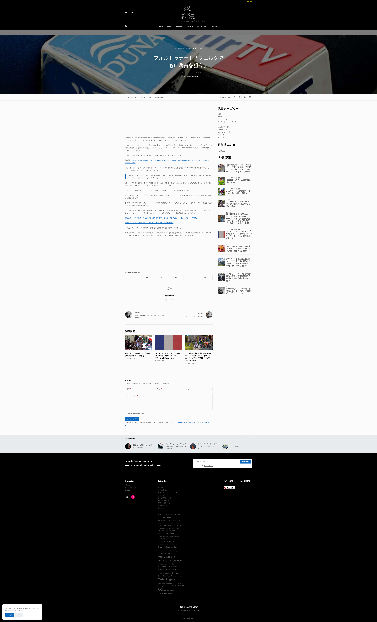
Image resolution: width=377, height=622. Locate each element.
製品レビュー (222, 135)
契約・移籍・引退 (224, 132)
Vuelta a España (169, 590)
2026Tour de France (166, 533)
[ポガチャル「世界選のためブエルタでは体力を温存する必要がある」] (138, 342)
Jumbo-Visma (164, 553)
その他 (220, 117)
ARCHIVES (190, 26)
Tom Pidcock (178, 583)
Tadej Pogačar (167, 579)
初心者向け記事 (223, 130)
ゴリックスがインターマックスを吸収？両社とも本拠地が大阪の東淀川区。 (175, 446)
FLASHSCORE (245, 481)
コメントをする (132, 396)
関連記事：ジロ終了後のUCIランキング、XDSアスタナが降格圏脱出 (149, 223)
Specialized (175, 576)
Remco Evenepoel (167, 569)
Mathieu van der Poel (170, 560)
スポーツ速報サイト (231, 481)
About (127, 485)
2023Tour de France (165, 525)
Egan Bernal (174, 544)
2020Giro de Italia (162, 515)
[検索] (126, 26)
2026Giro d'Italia (176, 531)
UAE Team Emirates (175, 586)
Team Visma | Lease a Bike (165, 583)
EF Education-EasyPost (164, 544)
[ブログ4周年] (225, 446)
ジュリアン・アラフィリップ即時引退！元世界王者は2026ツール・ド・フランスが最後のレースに (168, 355)
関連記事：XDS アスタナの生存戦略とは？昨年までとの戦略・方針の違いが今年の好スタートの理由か (161, 218)
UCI (160, 589)
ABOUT (169, 26)
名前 (129, 389)
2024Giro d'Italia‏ (177, 525)
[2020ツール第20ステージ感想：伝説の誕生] (128, 446)
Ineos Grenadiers (168, 547)
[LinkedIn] (250, 97)
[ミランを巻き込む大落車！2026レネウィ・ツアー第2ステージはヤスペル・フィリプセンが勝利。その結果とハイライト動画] (199, 342)
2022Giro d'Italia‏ (176, 520)
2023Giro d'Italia (175, 523)
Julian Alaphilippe (173, 551)
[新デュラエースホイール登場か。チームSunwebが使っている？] (193, 446)
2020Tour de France (174, 515)
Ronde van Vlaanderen (164, 573)
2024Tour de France (163, 528)
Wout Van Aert (165, 593)
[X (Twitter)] (248, 1)
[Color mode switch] (132, 13)
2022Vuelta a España (164, 523)
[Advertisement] (169, 120)
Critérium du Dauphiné (173, 538)
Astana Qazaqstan (163, 536)
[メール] (205, 277)
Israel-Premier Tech (163, 551)
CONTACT (215, 26)
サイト (188, 389)
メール (159, 389)
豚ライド (221, 137)
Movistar (171, 564)
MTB (219, 114)
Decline (19, 615)
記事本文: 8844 (169, 300)
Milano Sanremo (162, 564)
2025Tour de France (164, 531)
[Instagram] (251, 1)
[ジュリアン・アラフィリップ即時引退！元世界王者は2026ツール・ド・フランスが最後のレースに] (169, 342)
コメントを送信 (132, 419)
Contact (128, 490)
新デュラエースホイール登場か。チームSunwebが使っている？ (208, 446)
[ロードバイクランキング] (229, 487)
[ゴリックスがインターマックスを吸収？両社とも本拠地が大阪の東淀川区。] (160, 446)
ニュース (202, 48)
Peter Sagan (173, 566)
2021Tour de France (166, 517)
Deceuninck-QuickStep (166, 541)
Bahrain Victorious (174, 536)
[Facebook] (234, 97)
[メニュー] (126, 13)
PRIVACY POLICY (202, 26)
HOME (161, 26)
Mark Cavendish (166, 556)
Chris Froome (162, 538)
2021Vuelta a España (164, 520)
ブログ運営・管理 (224, 127)
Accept (9, 615)
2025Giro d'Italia (174, 528)
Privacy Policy (139, 413)
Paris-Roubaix (163, 566)
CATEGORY (179, 26)
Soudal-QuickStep (164, 576)
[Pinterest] (245, 97)
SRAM (181, 576)
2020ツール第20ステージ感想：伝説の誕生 (142, 446)
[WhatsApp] (190, 277)
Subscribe (245, 461)
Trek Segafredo (162, 586)
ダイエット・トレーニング (227, 122)
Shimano (176, 573)
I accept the (136, 413)
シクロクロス (222, 119)
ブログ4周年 (234, 446)
